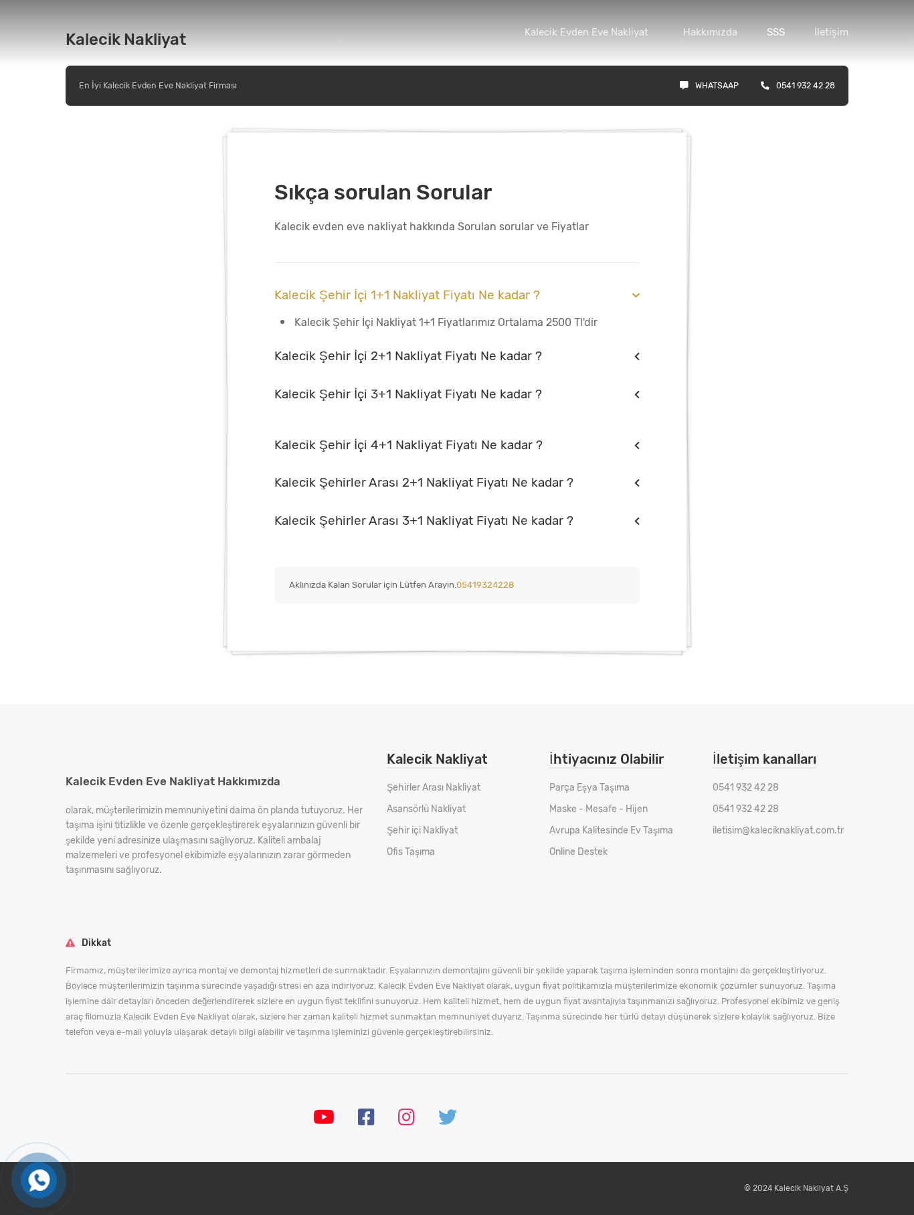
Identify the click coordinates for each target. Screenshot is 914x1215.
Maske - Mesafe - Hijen (598, 809)
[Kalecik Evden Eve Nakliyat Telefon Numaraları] (38, 1180)
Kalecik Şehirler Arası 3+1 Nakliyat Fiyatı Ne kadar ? (423, 520)
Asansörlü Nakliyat (426, 809)
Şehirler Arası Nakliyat (433, 787)
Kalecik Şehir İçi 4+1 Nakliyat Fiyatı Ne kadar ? (408, 445)
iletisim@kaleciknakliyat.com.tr (778, 830)
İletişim (831, 32)
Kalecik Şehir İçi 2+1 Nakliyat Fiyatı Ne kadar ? (408, 355)
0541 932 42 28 (805, 85)
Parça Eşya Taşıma (589, 787)
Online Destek (578, 852)
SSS (776, 32)
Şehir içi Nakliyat (422, 830)
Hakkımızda (710, 32)
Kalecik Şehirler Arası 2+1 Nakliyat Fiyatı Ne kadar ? (423, 482)
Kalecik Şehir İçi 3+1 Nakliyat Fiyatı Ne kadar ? (408, 394)
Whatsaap (717, 85)
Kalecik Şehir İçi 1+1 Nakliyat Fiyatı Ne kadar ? (407, 295)
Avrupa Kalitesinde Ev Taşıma (611, 830)
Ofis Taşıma (411, 852)
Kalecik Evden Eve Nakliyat (586, 32)
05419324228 (485, 585)
